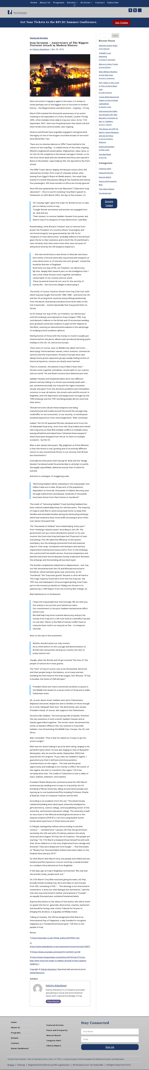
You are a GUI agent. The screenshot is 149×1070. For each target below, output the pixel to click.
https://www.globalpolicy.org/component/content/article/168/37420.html (64, 946)
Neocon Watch (105, 177)
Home (33, 3)
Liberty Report (53, 1045)
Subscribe (113, 3)
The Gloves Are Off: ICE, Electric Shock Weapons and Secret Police (109, 132)
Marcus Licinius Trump (108, 64)
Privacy (10, 1064)
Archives (85, 3)
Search (115, 36)
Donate (71, 3)
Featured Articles (39, 38)
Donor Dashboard (19, 1048)
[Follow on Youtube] (140, 10)
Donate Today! (109, 203)
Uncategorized (105, 193)
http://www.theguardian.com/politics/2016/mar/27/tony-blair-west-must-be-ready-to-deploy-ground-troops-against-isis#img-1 (58, 960)
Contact (100, 3)
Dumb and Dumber (106, 146)
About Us (45, 3)
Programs (58, 3)
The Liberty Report (106, 189)
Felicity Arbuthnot (40, 49)
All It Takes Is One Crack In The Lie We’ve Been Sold (109, 86)
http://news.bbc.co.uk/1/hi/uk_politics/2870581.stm (56, 938)
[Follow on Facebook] (130, 10)
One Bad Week (105, 154)
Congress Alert (105, 168)
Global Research (37, 972)
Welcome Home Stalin (108, 45)
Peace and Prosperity (57, 1030)
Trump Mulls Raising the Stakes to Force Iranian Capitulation (109, 100)
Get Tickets (121, 22)
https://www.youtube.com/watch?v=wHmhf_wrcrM (56, 951)
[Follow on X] (135, 10)
